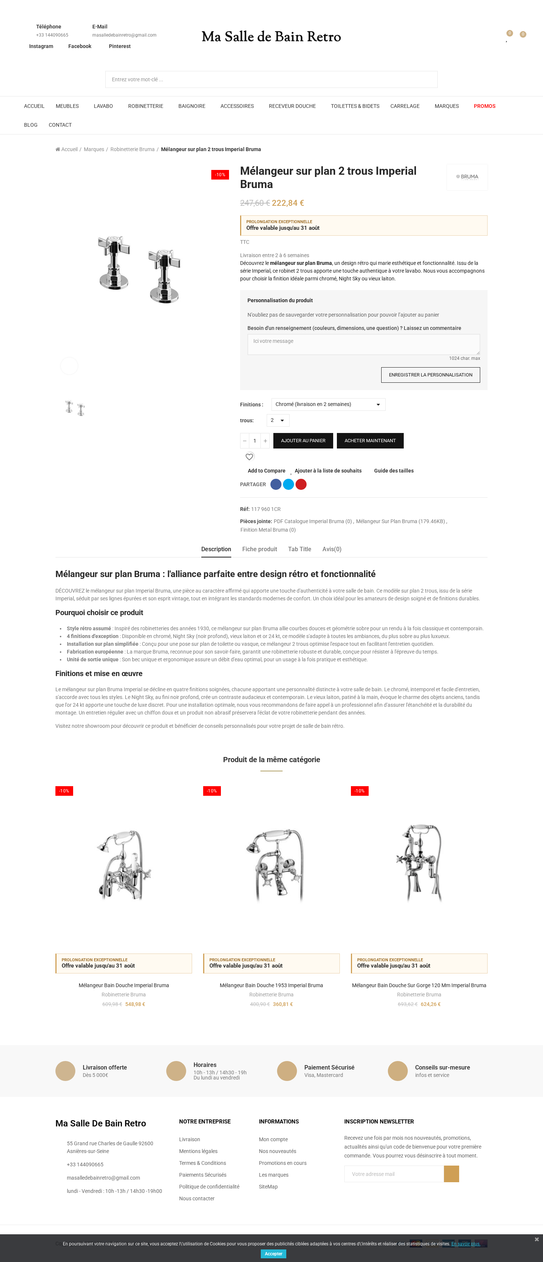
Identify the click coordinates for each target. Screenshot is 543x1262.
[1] (451, 1174)
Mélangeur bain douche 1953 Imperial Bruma (271, 985)
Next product (482, 149)
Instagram (41, 46)
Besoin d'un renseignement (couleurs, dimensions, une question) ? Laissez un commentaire (354, 328)
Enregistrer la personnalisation (430, 375)
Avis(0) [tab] (332, 549)
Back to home (473, 149)
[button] (35, 900)
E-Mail (99, 27)
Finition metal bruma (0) (268, 530)
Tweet (288, 484)
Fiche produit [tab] (259, 549)
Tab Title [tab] (299, 549)
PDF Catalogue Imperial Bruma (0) (313, 521)
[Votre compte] (496, 37)
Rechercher (426, 79)
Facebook (79, 46)
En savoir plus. (466, 1243)
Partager (275, 484)
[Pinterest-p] (362, 1189)
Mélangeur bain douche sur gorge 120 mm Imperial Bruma (419, 985)
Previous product (463, 149)
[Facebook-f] (347, 1189)
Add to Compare (267, 471)
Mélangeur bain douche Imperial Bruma (124, 985)
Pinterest (120, 46)
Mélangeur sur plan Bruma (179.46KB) (401, 521)
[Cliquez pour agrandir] (69, 366)
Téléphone (48, 27)
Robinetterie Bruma (124, 994)
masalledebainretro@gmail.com (124, 35)
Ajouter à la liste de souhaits (328, 471)
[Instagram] (377, 1189)
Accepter (273, 1253)
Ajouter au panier (303, 440)
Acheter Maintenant (370, 440)
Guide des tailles (394, 471)
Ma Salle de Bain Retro (271, 38)
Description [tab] (216, 549)
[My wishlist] (507, 37)
